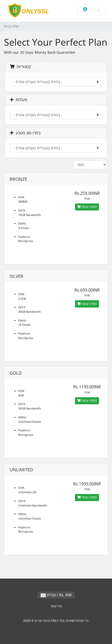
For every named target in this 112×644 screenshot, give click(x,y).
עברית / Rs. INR (59, 594)
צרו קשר (56, 606)
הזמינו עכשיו (89, 206)
